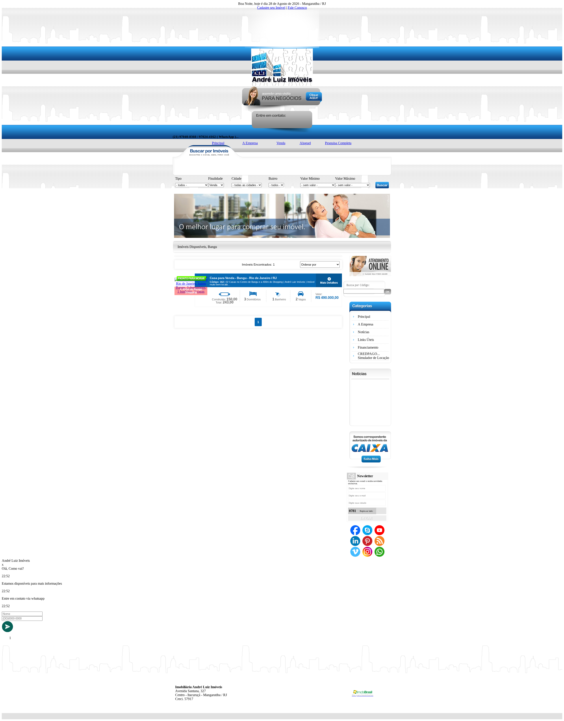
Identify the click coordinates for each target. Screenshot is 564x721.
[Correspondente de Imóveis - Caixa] (370, 461)
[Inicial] (282, 85)
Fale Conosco (297, 7)
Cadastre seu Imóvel (271, 7)
